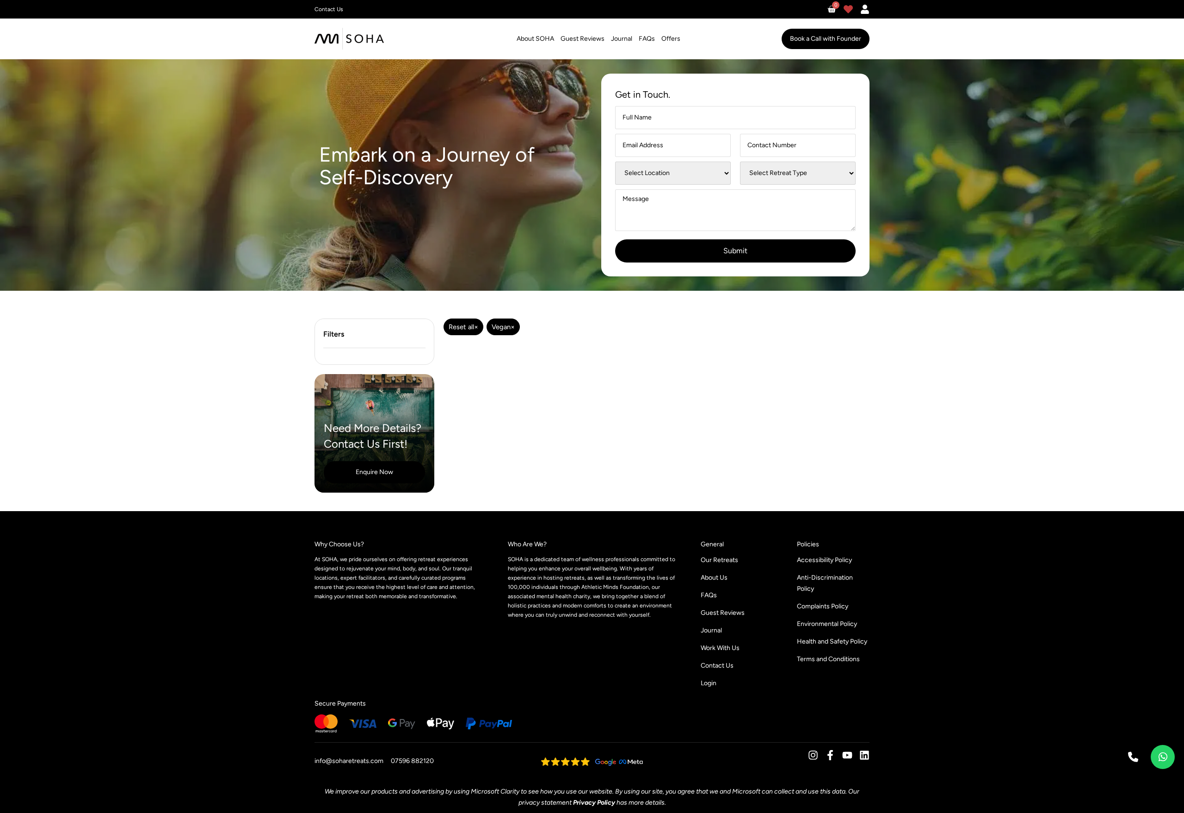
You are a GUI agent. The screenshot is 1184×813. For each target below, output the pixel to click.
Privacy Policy (594, 803)
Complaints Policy (822, 606)
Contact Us (717, 665)
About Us (714, 578)
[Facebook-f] (830, 755)
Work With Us (720, 648)
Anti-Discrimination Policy (825, 583)
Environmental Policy (827, 624)
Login (708, 683)
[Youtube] (847, 755)
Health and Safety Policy (832, 641)
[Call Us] (1133, 757)
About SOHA (535, 39)
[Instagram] (813, 755)
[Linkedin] (864, 755)
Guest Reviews (582, 39)
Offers (670, 39)
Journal (621, 39)
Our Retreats (719, 560)
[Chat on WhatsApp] (1163, 757)
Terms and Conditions (828, 659)
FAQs (647, 39)
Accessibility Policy (824, 560)
